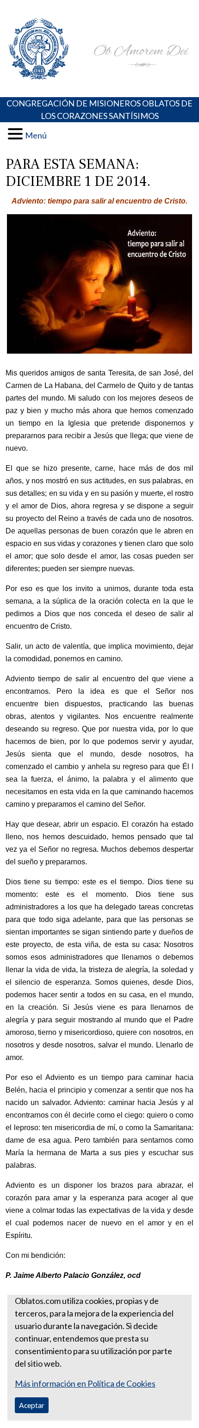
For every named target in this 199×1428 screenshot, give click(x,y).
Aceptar (31, 1405)
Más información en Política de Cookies (85, 1383)
